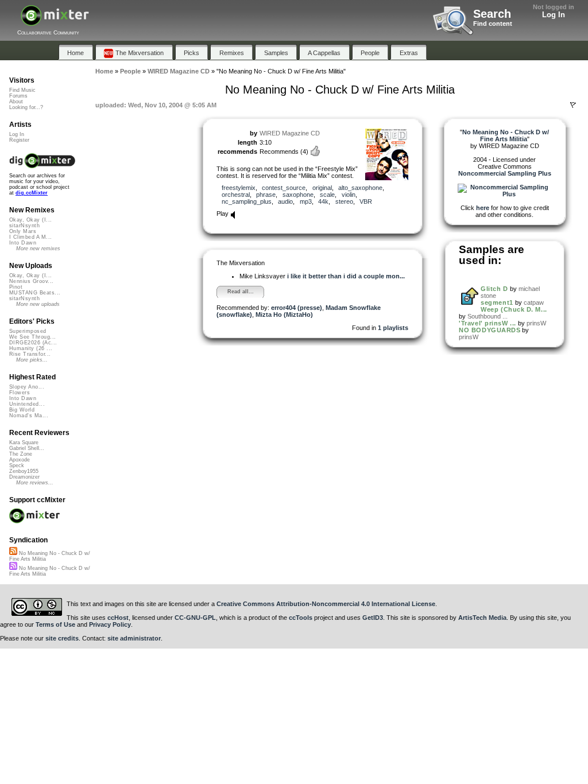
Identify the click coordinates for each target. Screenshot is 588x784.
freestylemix (239, 187)
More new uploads (38, 304)
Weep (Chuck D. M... (514, 309)
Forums (18, 96)
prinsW (536, 323)
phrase (266, 194)
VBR (365, 201)
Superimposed (28, 331)
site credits (62, 638)
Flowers (19, 392)
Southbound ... (487, 316)
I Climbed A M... (30, 237)
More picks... (32, 360)
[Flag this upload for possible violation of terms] (573, 105)
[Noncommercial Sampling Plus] (505, 194)
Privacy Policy (110, 624)
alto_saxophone (360, 187)
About (16, 101)
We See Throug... (32, 337)
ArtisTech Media (482, 617)
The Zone (20, 454)
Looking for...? (26, 107)
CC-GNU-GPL (195, 617)
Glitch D (494, 288)
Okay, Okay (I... (30, 220)
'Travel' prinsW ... (487, 323)
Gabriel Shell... (26, 448)
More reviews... (34, 483)
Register (19, 140)
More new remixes (38, 248)
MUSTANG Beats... (34, 293)
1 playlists (393, 327)
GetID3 (372, 617)
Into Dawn (22, 243)
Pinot (15, 287)
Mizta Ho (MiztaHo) (284, 314)
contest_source (283, 187)
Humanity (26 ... (30, 348)
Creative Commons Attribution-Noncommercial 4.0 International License (325, 603)
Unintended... (27, 404)
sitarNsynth (24, 225)
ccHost (118, 617)
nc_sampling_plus (247, 201)
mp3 (306, 201)
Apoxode (19, 460)
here (482, 207)
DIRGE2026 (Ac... (33, 343)
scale (327, 194)
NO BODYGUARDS (489, 330)
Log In (553, 14)
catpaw (534, 302)
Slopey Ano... (26, 387)
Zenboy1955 (23, 471)
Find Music (22, 90)
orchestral (236, 194)
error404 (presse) (296, 307)
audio (285, 201)
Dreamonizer (24, 477)
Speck (16, 465)
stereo (344, 201)
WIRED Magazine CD (290, 133)
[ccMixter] (54, 21)
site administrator (134, 638)
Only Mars (22, 231)
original (322, 187)
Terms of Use (55, 624)
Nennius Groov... (31, 281)
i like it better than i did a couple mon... (346, 276)
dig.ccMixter (32, 193)
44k (323, 201)
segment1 (497, 302)
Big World (21, 410)
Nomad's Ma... (28, 415)
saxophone (298, 194)
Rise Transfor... (30, 354)
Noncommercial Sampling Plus (504, 173)
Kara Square (23, 442)
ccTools (300, 617)
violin (348, 194)
